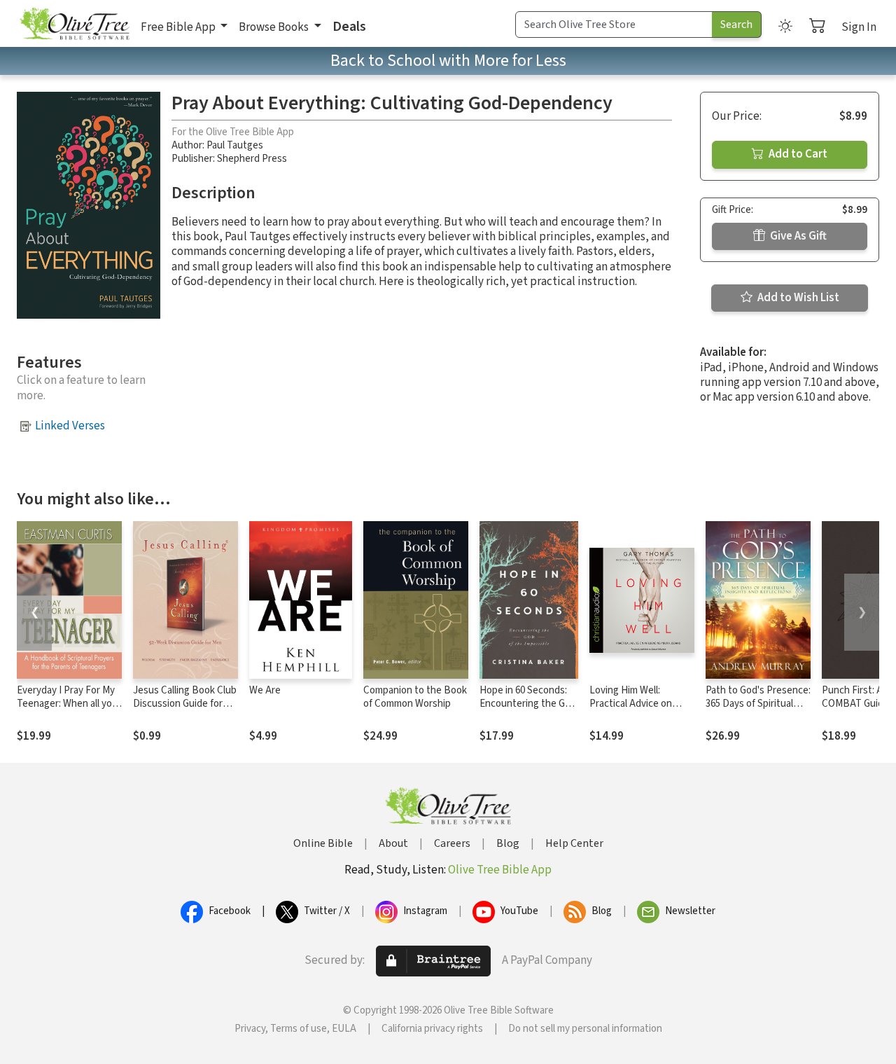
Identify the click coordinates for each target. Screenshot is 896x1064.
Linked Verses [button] (70, 425)
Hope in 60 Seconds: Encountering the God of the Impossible (527, 703)
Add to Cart (796, 154)
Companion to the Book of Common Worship (415, 697)
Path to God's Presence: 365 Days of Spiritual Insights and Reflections (758, 710)
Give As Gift (797, 236)
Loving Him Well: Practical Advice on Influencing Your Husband (630, 710)
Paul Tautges (234, 145)
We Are (265, 690)
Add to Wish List (797, 297)
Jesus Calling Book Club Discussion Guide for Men (185, 703)
